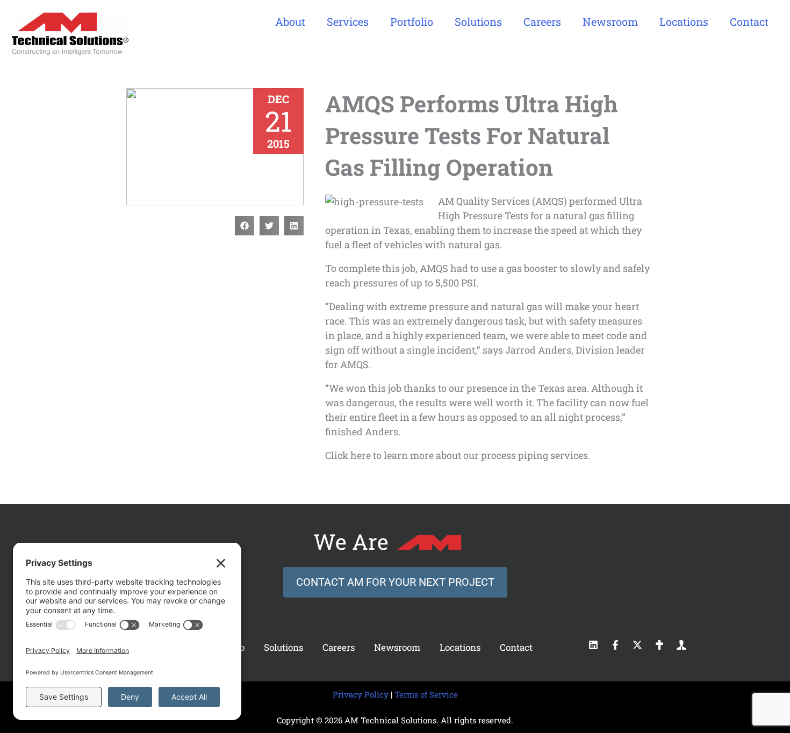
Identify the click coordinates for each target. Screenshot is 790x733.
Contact (516, 647)
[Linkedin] (593, 645)
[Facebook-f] (615, 645)
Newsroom (397, 647)
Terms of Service (426, 694)
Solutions (283, 647)
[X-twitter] (637, 645)
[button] (244, 225)
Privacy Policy (361, 694)
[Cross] (659, 645)
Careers (338, 647)
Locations (460, 647)
